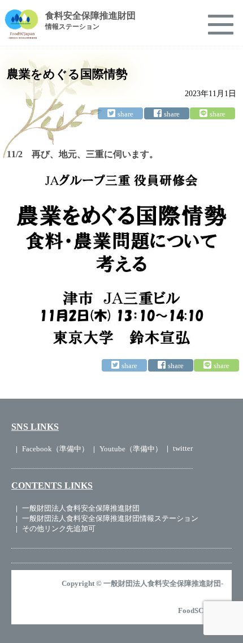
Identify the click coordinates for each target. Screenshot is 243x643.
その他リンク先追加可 (59, 528)
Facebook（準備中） (55, 449)
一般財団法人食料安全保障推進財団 (81, 508)
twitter (183, 448)
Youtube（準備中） (130, 449)
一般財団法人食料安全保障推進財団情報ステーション (110, 518)
